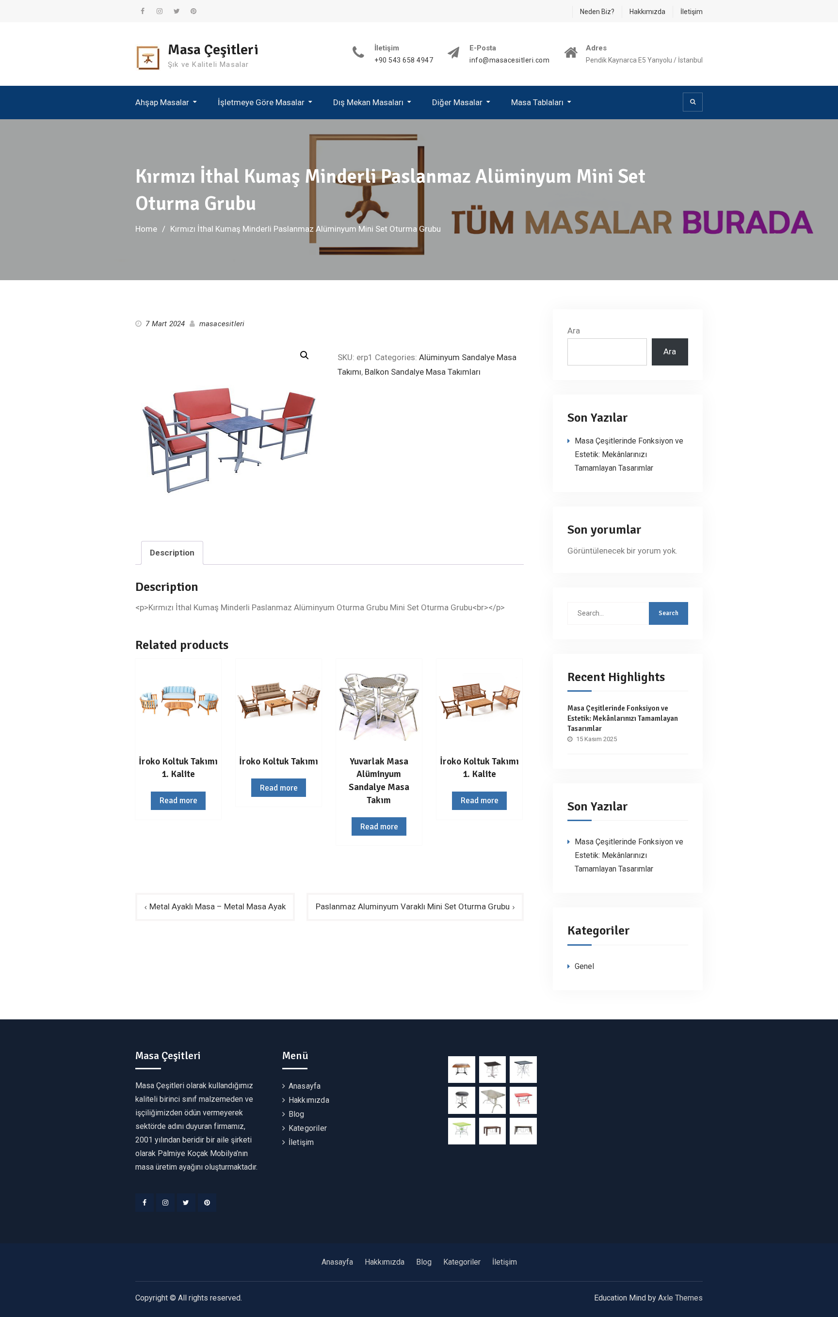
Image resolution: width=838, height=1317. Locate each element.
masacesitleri (222, 323)
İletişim (691, 12)
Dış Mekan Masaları (368, 102)
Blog (297, 1114)
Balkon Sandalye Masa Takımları (423, 372)
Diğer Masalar (457, 102)
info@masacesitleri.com (509, 60)
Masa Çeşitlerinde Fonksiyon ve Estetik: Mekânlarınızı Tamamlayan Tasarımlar (629, 454)
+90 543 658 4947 (403, 60)
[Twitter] (186, 1202)
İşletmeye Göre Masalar (261, 102)
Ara (573, 330)
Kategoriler (308, 1128)
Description (172, 552)
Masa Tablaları (537, 102)
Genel (584, 966)
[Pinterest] (207, 1202)
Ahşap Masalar (162, 102)
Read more (178, 800)
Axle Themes (680, 1297)
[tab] (172, 553)
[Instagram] (165, 1202)
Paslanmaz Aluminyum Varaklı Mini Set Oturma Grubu (413, 906)
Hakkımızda (647, 12)
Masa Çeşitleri (213, 50)
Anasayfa (305, 1086)
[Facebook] (144, 1202)
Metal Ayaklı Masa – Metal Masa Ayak (217, 906)
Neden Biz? (597, 12)
